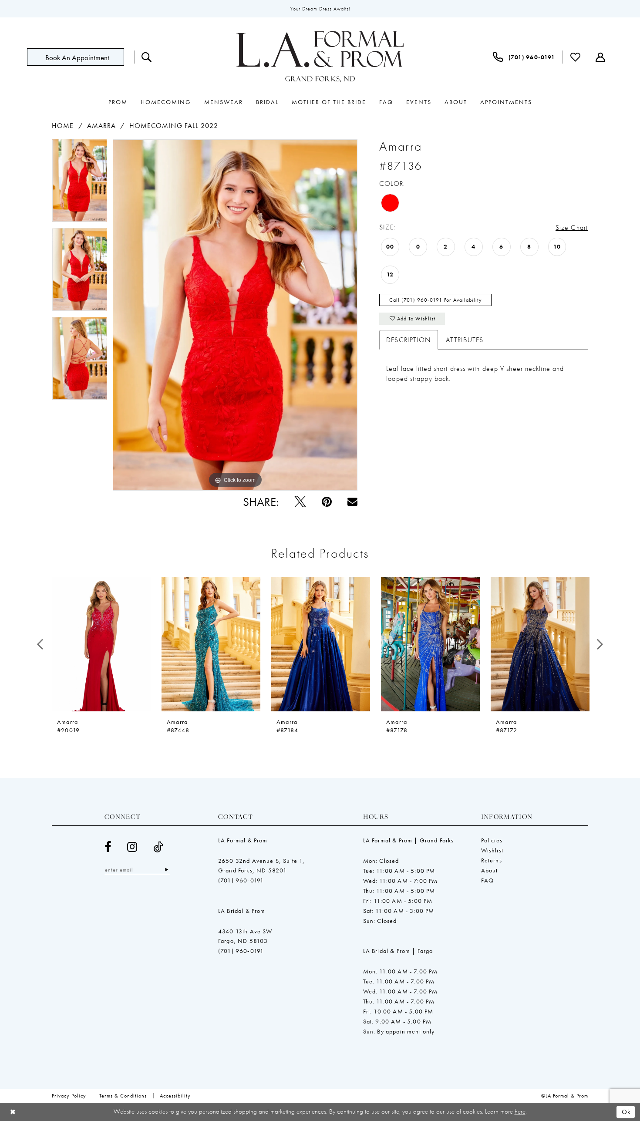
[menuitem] (80, 57)
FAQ (487, 880)
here (520, 1111)
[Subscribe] (166, 869)
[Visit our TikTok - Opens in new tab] (158, 847)
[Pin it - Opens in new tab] (327, 502)
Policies (491, 840)
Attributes (464, 339)
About (489, 870)
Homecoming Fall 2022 (173, 125)
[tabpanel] (79, 183)
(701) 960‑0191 (241, 880)
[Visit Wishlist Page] (575, 57)
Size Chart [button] (572, 227)
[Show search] (146, 57)
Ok (626, 1112)
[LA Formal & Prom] (320, 57)
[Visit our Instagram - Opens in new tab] (132, 847)
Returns (491, 860)
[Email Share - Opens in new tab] (352, 502)
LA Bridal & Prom (242, 911)
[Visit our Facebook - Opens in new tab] (107, 847)
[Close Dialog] (12, 1112)
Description (408, 339)
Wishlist (492, 850)
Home (63, 125)
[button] (600, 57)
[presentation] (101, 644)
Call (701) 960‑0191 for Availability (435, 299)
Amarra (101, 125)
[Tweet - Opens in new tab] (300, 502)
